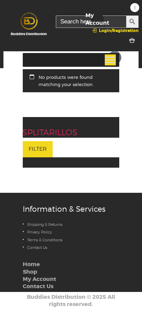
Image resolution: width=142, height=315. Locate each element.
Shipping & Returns (44, 224)
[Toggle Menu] (110, 59)
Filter (38, 149)
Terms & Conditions (44, 240)
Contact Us (37, 247)
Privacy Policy (39, 232)
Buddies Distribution (56, 297)
